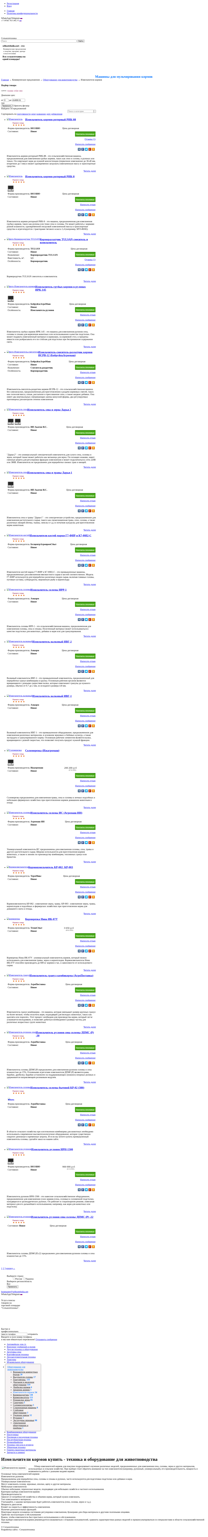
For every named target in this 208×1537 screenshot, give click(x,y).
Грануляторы (19, 1379)
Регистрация (13, 3)
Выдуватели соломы (23, 1377)
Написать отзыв (88, 204)
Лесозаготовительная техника (21, 1357)
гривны (3, 91)
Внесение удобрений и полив (21, 1347)
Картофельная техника (18, 1354)
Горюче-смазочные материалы (21, 1450)
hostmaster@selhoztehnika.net (11, 23)
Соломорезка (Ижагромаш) (42, 750)
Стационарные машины (24, 1407)
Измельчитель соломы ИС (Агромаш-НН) (56, 812)
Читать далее (89, 171)
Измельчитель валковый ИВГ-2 (52, 641)
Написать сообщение (85, 144)
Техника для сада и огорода (20, 1445)
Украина (29, 1279)
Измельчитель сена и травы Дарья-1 (49, 472)
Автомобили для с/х (16, 1344)
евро (20, 91)
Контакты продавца (85, 134)
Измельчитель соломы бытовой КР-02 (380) (57, 1087)
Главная (10, 11)
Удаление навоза (21, 1415)
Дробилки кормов (21, 1387)
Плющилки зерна (21, 1400)
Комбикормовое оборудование (21, 1432)
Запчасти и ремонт (16, 1452)
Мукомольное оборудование (20, 1362)
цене (33, 114)
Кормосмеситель (21, 1397)
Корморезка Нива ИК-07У (41, 919)
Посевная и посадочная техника (22, 1437)
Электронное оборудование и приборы (20, 1425)
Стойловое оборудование (19, 1411)
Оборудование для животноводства (60, 80)
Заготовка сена (14, 1352)
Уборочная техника (16, 1447)
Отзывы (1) (90, 139)
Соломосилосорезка (22, 1405)
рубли (16, 91)
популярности (24, 114)
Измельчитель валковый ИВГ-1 (52, 696)
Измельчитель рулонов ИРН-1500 (52, 1149)
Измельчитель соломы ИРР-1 (48, 589)
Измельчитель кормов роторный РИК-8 (50, 176)
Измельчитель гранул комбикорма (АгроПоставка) (61, 975)
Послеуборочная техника (19, 1439)
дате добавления (54, 114)
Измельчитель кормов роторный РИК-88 (50, 119)
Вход (9, 6)
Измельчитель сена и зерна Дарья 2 (49, 409)
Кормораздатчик (21, 1395)
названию (41, 114)
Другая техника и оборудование (22, 1349)
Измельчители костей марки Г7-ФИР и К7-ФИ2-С (60, 535)
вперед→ (10, 1268)
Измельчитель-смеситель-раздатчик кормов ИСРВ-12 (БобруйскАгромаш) (65, 354)
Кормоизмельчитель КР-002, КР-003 (50, 867)
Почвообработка (15, 1442)
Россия (18, 1279)
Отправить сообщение (46, 1339)
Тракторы (11, 1359)
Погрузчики (13, 1434)
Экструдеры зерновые (23, 1420)
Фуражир (17, 1418)
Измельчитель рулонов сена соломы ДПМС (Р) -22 (62, 1216)
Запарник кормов (21, 1390)
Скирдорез (18, 1402)
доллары (10, 91)
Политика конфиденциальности (22, 13)
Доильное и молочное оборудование (23, 1383)
